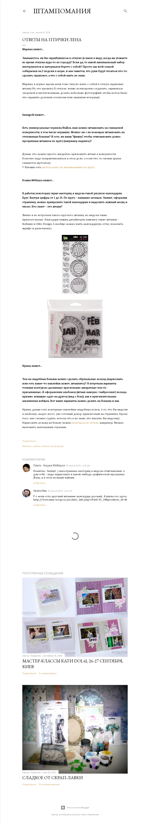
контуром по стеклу (85, 422)
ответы (36, 446)
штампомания (62, 11)
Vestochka (40, 490)
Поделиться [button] (29, 441)
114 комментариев (49, 784)
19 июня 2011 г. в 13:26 (78, 465)
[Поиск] (125, 10)
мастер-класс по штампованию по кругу (68, 167)
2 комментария (48, 673)
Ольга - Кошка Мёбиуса (49, 465)
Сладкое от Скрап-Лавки (52, 777)
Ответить (39, 483)
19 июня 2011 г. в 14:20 (60, 490)
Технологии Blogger (78, 807)
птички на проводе (53, 446)
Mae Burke (93, 814)
